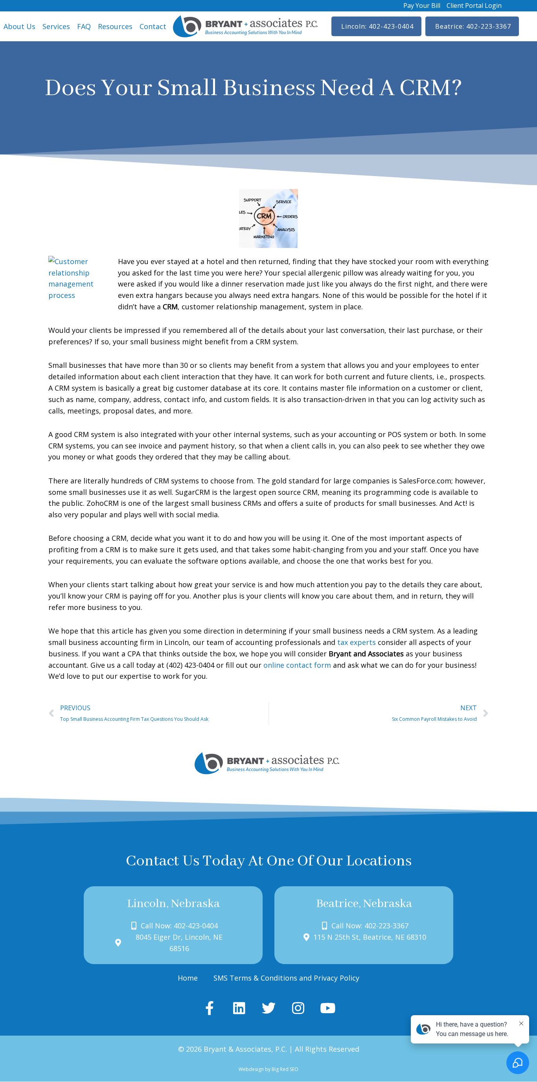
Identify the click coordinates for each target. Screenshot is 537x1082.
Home (188, 978)
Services (56, 26)
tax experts (356, 642)
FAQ (84, 26)
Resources (115, 26)
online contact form (297, 665)
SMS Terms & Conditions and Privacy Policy (286, 978)
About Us (19, 26)
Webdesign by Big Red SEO (268, 1069)
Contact (153, 26)
